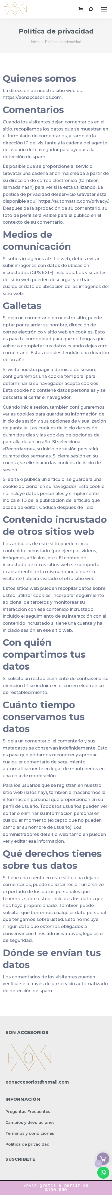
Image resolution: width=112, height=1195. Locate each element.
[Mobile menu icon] (103, 9)
